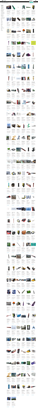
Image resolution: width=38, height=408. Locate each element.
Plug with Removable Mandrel (33, 46)
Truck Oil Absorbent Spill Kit (8, 153)
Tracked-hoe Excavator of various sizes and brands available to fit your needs (18, 129)
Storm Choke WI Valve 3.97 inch (18, 355)
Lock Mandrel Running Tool (18, 82)
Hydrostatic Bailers (28, 248)
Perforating (33, 354)
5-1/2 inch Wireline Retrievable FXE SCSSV (33, 70)
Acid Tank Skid (13, 295)
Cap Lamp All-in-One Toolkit (23, 343)
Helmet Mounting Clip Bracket (33, 200)
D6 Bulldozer (33, 283)
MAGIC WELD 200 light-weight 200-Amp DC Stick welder (13, 129)
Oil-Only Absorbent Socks (33, 378)
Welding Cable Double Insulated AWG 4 (13, 153)
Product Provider (2, 12)
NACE (1, 23)
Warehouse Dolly (28, 129)
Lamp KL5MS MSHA (28, 390)
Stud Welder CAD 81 (33, 23)
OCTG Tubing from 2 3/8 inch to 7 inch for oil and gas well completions (9, 201)
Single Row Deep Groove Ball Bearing (33, 94)
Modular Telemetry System (33, 177)
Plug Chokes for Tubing (23, 177)
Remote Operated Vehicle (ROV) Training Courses (9, 11)
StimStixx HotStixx (28, 106)
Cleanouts (23, 378)
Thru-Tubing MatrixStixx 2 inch (9, 319)
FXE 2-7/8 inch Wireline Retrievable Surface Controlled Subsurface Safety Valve (18, 390)
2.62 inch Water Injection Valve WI (28, 189)
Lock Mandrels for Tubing (14, 82)
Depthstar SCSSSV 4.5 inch (33, 117)
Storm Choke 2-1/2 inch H (28, 11)
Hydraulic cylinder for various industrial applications (19, 272)
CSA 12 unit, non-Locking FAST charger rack (33, 35)
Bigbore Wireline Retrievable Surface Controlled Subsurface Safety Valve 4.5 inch (18, 295)
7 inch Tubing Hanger (23, 11)
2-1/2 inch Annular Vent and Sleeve (33, 58)
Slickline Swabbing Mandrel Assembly (18, 23)
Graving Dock (2, 7)
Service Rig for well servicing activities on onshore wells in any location (23, 94)
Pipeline (2, 8)
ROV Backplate (28, 93)
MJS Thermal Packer (13, 366)
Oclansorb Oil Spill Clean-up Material (33, 367)
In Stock (2, 16)
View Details (8, 15)
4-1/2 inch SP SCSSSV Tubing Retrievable (33, 307)
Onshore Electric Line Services (28, 283)
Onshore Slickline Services (28, 165)
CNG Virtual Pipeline (23, 331)
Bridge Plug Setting (8, 272)
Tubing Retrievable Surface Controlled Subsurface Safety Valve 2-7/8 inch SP (18, 212)
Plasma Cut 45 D (18, 366)
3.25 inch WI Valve (28, 319)
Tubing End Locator (8, 23)
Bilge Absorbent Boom (33, 331)
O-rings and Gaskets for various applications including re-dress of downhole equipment (23, 23)
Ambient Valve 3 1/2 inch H (8, 82)
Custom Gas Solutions (18, 34)
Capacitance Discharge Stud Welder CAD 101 (13, 177)
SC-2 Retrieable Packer (8, 295)
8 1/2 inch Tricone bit (33, 141)
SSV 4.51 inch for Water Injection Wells (18, 378)
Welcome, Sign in (31, 0)
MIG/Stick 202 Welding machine (18, 307)
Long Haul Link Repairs (13, 200)
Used (1, 26)
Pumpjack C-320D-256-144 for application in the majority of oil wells (13, 141)
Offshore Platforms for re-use (13, 58)
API (1, 19)
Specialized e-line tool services (9, 106)
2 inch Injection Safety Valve (23, 58)
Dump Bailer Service (28, 141)
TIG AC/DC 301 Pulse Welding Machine (28, 82)
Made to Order (2, 15)
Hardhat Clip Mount (18, 177)
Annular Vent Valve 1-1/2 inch (23, 248)
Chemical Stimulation (28, 236)
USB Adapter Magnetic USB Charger (8, 165)
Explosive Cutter (13, 283)
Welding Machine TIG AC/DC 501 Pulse (33, 11)
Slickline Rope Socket (33, 295)
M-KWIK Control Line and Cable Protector (18, 224)
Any (1, 28)
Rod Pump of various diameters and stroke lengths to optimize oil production (33, 129)
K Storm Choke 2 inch (23, 153)
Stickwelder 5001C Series (13, 319)
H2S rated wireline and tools (13, 390)
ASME (1, 21)
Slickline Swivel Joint (13, 212)
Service (2, 30)
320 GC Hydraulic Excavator (28, 117)
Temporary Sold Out (3, 17)
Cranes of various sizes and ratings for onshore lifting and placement (14, 272)
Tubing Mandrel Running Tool (8, 117)
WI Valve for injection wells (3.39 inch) (33, 212)
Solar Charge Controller (28, 70)
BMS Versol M (13, 105)
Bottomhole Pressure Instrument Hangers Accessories (18, 201)
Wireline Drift (18, 93)
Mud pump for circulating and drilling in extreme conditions (23, 224)
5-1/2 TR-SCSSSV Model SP (8, 402)
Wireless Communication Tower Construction (18, 153)
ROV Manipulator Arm (23, 34)
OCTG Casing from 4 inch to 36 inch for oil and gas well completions (28, 58)
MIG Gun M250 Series (33, 236)
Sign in (31, 2)
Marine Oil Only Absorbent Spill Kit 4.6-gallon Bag (18, 46)
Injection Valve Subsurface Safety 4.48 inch (13, 355)
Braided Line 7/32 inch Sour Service (28, 343)
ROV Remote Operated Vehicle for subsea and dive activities (23, 390)
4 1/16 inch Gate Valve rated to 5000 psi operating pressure (13, 70)
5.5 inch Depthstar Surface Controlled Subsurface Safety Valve (23, 46)
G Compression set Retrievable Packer (33, 82)
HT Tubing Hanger (9, 34)
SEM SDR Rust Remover (18, 283)
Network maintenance (8, 70)
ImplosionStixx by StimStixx (14, 189)
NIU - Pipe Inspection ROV (23, 236)
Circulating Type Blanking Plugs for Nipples (33, 248)
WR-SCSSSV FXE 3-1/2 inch (23, 295)
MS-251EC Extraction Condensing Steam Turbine (18, 319)
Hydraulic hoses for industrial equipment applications (23, 141)
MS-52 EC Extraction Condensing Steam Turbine (23, 284)
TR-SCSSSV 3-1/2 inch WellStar (33, 260)
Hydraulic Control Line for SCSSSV (28, 34)
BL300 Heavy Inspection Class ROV (13, 23)
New (1, 25)
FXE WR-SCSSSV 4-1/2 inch (18, 343)
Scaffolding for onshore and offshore (18, 118)
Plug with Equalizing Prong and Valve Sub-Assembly (23, 260)
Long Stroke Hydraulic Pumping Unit (13, 402)
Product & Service (3, 13)
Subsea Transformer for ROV (23, 212)
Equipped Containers (8, 248)
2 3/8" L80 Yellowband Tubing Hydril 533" (28, 331)
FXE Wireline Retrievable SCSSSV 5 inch (13, 94)
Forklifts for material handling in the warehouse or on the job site (28, 224)
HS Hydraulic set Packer (8, 307)
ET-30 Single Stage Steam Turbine (33, 343)
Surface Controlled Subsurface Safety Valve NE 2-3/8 (8, 260)
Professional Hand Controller (8, 236)
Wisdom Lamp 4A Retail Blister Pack (9, 224)
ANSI (1, 22)
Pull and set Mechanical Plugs (18, 58)
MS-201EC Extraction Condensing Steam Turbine (8, 343)
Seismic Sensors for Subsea (18, 11)
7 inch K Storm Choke (13, 224)
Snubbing (8, 129)
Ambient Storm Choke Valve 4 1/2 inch (8, 331)
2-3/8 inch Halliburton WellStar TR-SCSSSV (23, 82)
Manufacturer (2, 10)
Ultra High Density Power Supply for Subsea (23, 367)
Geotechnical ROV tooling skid (23, 200)
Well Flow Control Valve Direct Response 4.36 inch (18, 106)
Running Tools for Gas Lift (13, 331)
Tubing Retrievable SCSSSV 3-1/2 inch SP (23, 307)
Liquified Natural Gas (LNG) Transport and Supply (8, 177)
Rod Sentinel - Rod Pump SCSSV (13, 236)
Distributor (2, 11)
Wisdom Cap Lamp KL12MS (8, 94)
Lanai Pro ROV (8, 354)
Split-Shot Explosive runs (8, 283)
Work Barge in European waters (33, 165)
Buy (1, 29)
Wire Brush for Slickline (23, 117)
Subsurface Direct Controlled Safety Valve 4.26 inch (23, 129)
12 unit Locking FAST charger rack (28, 153)
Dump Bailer (8, 188)
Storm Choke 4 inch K (8, 46)
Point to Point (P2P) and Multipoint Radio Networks (28, 212)
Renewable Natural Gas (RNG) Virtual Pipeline (13, 35)
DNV (1, 20)
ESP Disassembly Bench (28, 46)
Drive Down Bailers (13, 46)
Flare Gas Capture (13, 117)
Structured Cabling (28, 23)
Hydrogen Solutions (23, 106)
